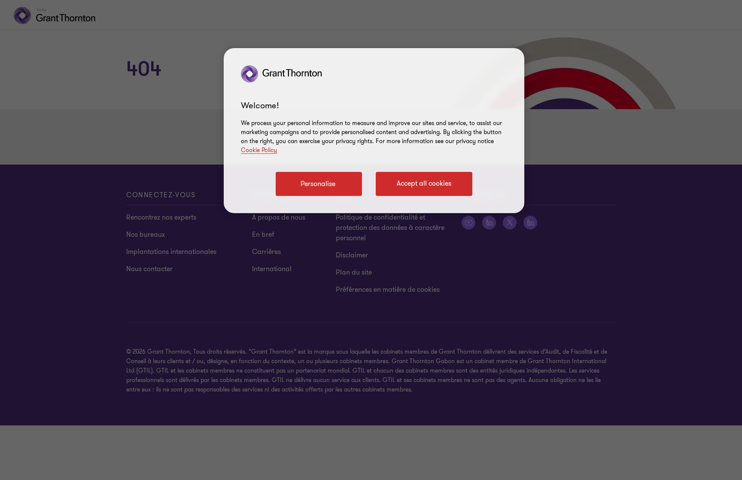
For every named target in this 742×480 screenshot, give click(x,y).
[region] (374, 130)
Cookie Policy (259, 150)
